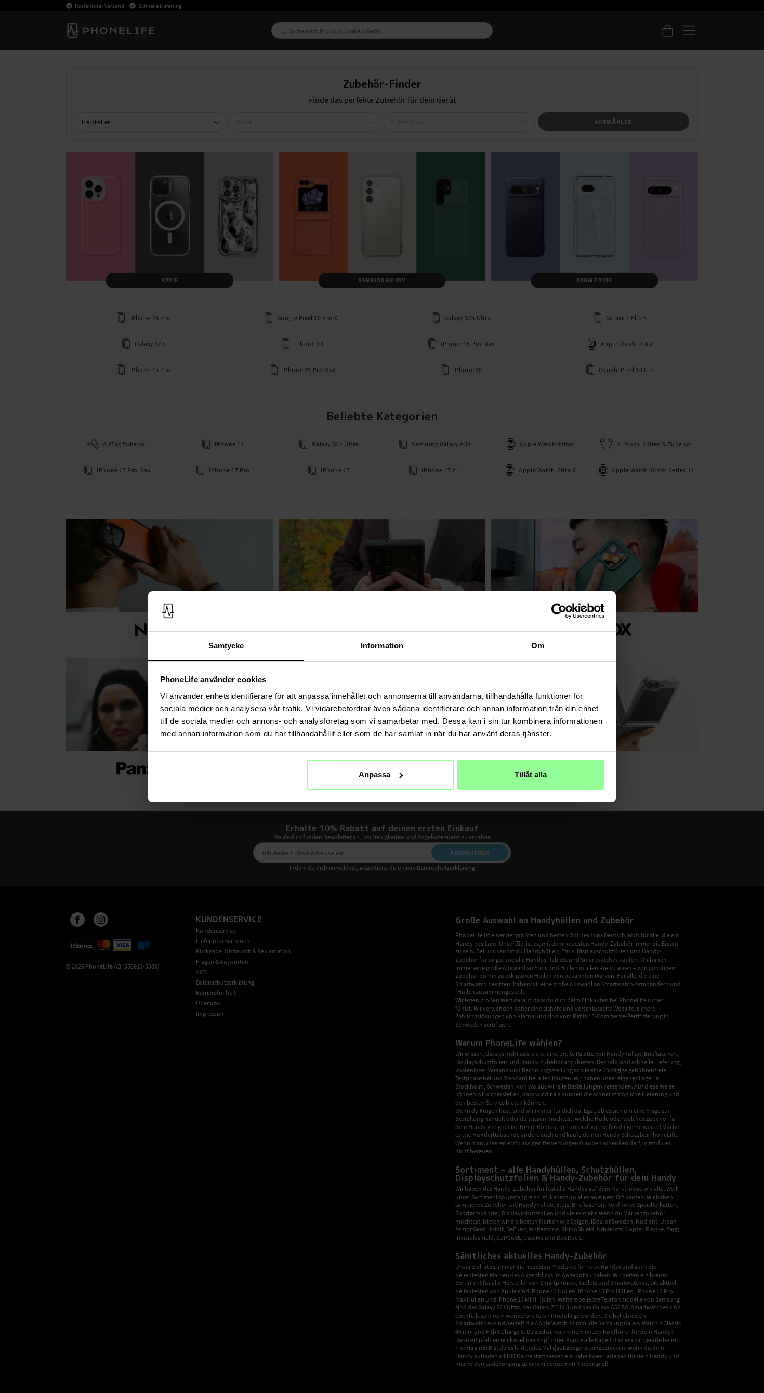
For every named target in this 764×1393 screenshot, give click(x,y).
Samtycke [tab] (226, 645)
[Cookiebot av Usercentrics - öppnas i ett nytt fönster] (558, 611)
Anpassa (374, 774)
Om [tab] (537, 645)
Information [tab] (382, 645)
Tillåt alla (531, 774)
